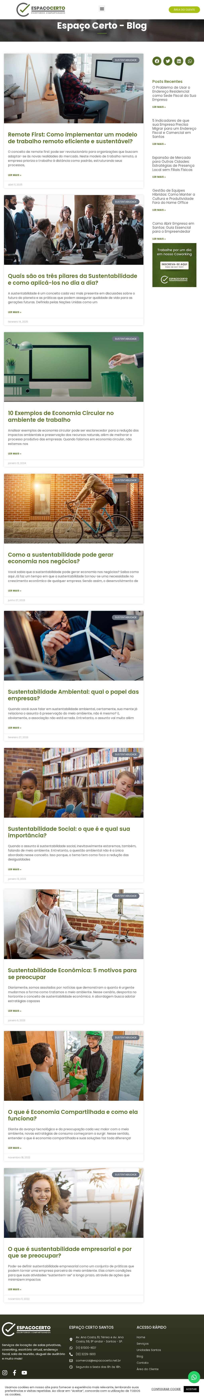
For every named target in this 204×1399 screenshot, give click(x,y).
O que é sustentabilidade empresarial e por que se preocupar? (70, 1252)
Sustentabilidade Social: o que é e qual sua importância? (69, 832)
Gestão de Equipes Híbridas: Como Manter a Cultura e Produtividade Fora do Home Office (173, 196)
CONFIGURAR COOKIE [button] (166, 1389)
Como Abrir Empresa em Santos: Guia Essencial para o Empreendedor (173, 227)
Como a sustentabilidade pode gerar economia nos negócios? (60, 558)
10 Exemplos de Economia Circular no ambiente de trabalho (61, 416)
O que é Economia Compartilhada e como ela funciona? (73, 1115)
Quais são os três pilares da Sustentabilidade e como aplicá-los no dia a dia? (72, 279)
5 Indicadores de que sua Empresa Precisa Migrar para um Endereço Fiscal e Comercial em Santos (174, 128)
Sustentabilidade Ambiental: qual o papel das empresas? (73, 695)
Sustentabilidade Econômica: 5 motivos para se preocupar (72, 973)
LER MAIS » (14, 175)
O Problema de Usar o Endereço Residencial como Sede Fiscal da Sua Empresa (174, 93)
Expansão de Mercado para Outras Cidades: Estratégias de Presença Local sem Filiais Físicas (173, 163)
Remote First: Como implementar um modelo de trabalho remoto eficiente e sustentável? (72, 138)
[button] (102, 8)
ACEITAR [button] (191, 1389)
